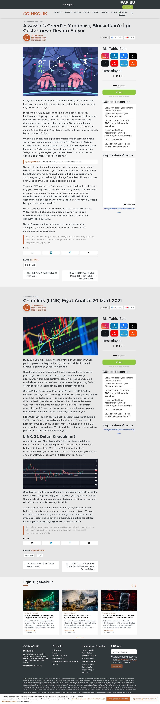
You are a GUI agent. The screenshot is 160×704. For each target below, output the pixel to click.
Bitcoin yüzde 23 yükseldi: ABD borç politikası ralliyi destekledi (117, 123)
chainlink (29, 555)
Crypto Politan (38, 550)
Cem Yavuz (38, 36)
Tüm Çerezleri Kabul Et (118, 699)
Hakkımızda (56, 650)
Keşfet (95, 12)
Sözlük (114, 12)
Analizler (78, 12)
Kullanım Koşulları (58, 658)
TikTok (133, 57)
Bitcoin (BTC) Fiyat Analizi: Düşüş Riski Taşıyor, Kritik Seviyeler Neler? (81, 276)
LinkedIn (114, 57)
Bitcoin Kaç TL (87, 667)
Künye (54, 653)
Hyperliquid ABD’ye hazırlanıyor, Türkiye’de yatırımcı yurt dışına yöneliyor (118, 133)
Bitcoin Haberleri (88, 658)
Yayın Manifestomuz (59, 656)
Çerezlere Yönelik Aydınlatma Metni (65, 661)
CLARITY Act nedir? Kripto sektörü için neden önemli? (118, 145)
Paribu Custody (87, 653)
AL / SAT (128, 7)
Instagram (105, 57)
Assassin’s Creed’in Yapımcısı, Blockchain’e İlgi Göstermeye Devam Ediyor (80, 566)
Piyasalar (68, 12)
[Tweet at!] (32, 253)
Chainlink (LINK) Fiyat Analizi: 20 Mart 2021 (42, 274)
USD (123, 86)
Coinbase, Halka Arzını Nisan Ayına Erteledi (40, 564)
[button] (132, 586)
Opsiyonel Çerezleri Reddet (144, 699)
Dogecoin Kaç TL (88, 670)
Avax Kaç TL (86, 672)
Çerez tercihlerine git (96, 699)
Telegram (123, 64)
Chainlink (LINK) (31, 297)
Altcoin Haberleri (88, 664)
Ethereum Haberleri (89, 661)
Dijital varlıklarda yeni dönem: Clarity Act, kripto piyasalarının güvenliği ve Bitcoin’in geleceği (119, 112)
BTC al (119, 92)
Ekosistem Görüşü (123, 13)
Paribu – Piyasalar (88, 650)
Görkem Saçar (30, 630)
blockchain (30, 265)
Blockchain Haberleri (33, 22)
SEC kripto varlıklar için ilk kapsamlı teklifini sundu (53, 162)
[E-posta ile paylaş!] (89, 253)
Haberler (57, 12)
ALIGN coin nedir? (113, 140)
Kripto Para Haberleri (89, 656)
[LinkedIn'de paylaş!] (51, 253)
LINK (40, 555)
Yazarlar (104, 12)
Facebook (124, 57)
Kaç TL (86, 12)
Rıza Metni (133, 661)
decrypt (35, 260)
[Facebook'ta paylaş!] (70, 253)
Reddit (133, 64)
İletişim (55, 664)
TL (118, 86)
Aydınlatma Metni (123, 659)
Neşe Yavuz (38, 306)
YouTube (114, 64)
